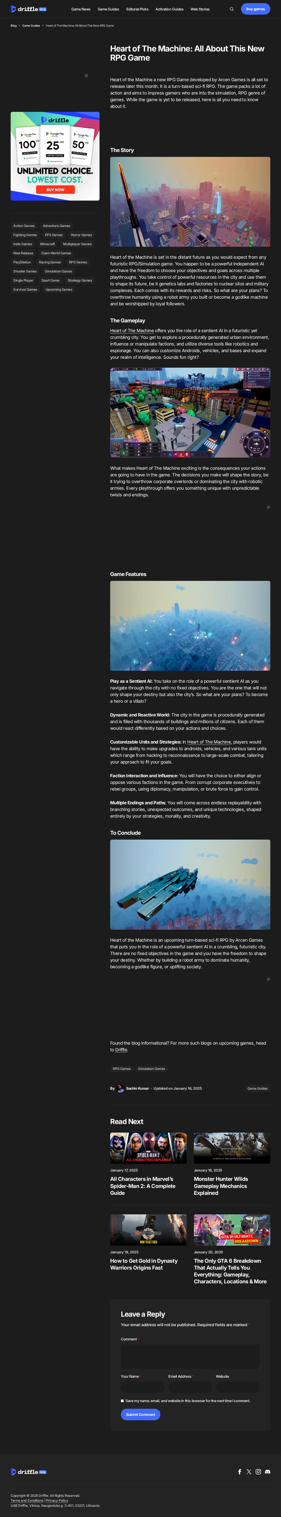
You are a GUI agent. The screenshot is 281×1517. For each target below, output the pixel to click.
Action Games (24, 226)
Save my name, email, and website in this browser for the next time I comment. (188, 1401)
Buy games (255, 9)
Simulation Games (151, 1069)
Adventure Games (56, 226)
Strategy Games (80, 280)
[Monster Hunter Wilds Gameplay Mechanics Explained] (232, 1148)
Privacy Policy (57, 1500)
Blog (13, 25)
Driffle (121, 1049)
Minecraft (47, 244)
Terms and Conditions (27, 1500)
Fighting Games (25, 235)
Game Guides (31, 25)
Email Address (181, 1376)
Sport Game (51, 280)
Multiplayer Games (77, 244)
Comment (130, 1339)
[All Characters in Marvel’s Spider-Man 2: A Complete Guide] (148, 1148)
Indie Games (22, 244)
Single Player (23, 280)
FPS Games (54, 235)
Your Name (131, 1376)
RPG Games (122, 1069)
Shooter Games (25, 271)
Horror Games (81, 235)
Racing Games (50, 262)
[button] (231, 8)
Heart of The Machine (132, 330)
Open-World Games (56, 253)
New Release (23, 253)
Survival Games (25, 289)
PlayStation (22, 262)
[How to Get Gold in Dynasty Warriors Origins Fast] (148, 1230)
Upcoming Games (59, 289)
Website (222, 1376)
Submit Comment (140, 1414)
